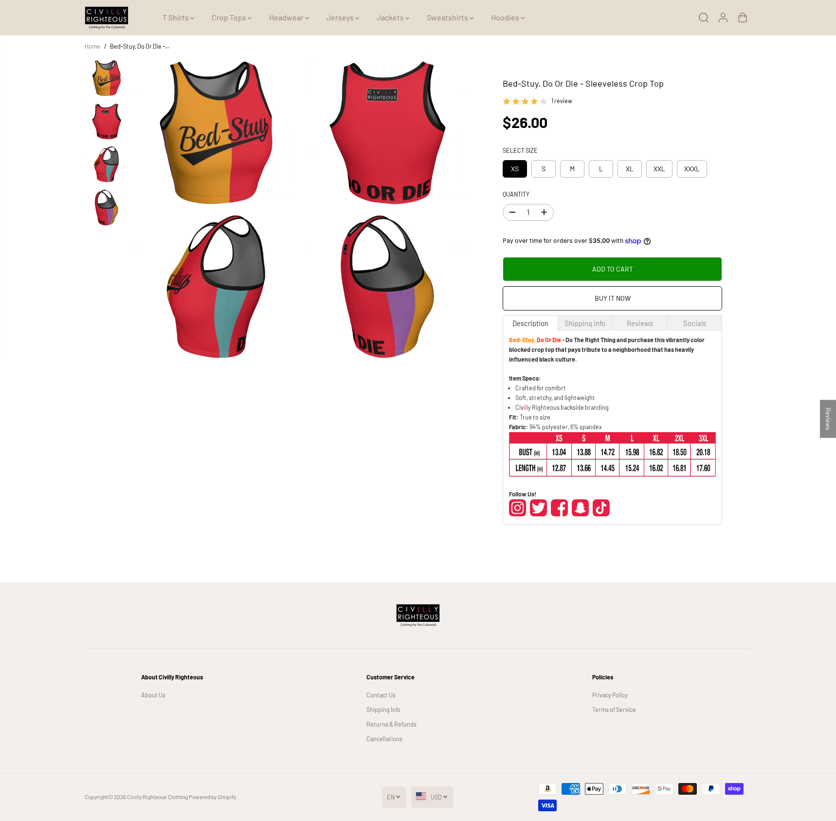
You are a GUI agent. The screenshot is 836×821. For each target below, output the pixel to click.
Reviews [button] (828, 418)
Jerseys (341, 17)
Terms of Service (614, 709)
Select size (520, 150)
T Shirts (176, 17)
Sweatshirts (448, 17)
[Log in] (723, 17)
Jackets (391, 17)
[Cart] (742, 17)
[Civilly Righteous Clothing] (106, 17)
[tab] (530, 322)
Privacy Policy (610, 695)
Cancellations (384, 738)
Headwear (287, 17)
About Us (153, 695)
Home (92, 46)
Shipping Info (383, 709)
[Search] (703, 17)
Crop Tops (230, 17)
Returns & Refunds (391, 724)
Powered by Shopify (212, 796)
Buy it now (613, 298)
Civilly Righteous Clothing (157, 796)
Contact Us (381, 695)
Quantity (516, 194)
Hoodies (506, 17)
